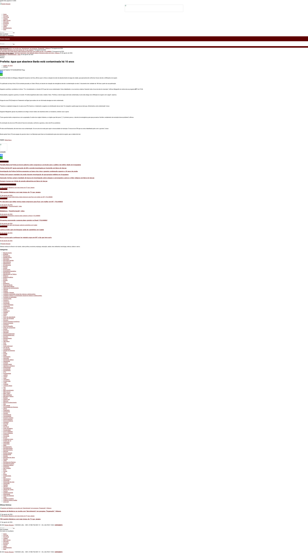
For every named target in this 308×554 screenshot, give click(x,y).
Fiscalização (6, 349)
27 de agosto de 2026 (6, 195)
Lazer (4, 378)
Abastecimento (7, 253)
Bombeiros (6, 283)
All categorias (7, 265)
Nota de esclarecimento (10, 402)
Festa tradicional (8, 346)
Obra (4, 404)
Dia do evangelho (8, 326)
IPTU (4, 372)
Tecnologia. (6, 480)
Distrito (5, 329)
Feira (4, 343)
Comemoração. (7, 298)
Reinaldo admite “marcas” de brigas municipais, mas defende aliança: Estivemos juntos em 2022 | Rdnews (30, 53)
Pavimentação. (7, 416)
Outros (5, 408)
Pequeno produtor (8, 418)
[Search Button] (13, 528)
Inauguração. (6, 361)
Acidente (5, 254)
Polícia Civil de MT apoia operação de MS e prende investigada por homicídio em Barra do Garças (33, 168)
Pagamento (6, 410)
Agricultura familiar (8, 260)
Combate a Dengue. (8, 292)
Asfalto (5, 268)
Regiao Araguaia (9, 525)
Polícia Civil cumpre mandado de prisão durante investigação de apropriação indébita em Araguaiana (34, 174)
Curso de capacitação (9, 317)
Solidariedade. (7, 476)
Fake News (6, 341)
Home (5, 14)
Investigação (6, 369)
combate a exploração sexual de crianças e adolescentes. (19, 294)
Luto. (4, 389)
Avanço (5, 279)
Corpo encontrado (8, 308)
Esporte (5, 25)
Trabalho (5, 485)
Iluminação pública (8, 360)
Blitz (4, 282)
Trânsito (5, 486)
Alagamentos (7, 263)
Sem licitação (7, 468)
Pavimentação (7, 415)
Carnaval (5, 289)
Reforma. (5, 451)
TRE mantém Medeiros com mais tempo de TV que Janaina (16, 50)
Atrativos (5, 276)
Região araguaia (7, 453)
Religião (5, 456)
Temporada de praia (8, 482)
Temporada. (6, 483)
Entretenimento (7, 28)
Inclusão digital (7, 364)
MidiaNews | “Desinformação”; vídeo (10, 54)
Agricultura (6, 259)
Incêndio (5, 363)
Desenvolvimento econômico (11, 321)
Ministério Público (8, 396)
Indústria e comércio (9, 366)
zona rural (6, 502)
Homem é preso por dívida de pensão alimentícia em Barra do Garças (23, 181)
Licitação (5, 384)
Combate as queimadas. (10, 297)
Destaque (6, 324)
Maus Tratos (6, 393)
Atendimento (6, 272)
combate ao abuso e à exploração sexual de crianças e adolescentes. (22, 295)
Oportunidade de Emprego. (10, 407)
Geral (4, 29)
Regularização (7, 454)
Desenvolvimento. (8, 323)
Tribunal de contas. (8, 489)
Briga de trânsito (7, 285)
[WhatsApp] (154, 74)
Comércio (6, 300)
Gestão (5, 353)
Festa (4, 344)
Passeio (5, 413)
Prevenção (6, 436)
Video (4, 497)
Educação (6, 22)
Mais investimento (8, 390)
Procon (5, 437)
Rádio (4, 445)
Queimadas (6, 442)
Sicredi (5, 471)
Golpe (4, 355)
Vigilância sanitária (8, 499)
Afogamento (6, 256)
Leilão (5, 382)
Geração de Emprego (9, 350)
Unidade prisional (8, 492)
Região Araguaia (5, 39)
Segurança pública (8, 465)
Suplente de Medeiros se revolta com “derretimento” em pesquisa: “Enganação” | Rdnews (25, 48)
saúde (5, 26)
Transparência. (7, 488)
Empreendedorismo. (9, 335)
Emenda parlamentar (9, 334)
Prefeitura (6, 434)
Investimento (7, 370)
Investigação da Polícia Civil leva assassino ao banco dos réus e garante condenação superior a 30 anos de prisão (39, 171)
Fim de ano (6, 347)
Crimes (5, 309)
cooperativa (6, 306)
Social (5, 474)
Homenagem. (7, 356)
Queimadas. (6, 444)
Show (4, 469)
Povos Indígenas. (8, 433)
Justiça (5, 376)
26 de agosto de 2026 (6, 214)
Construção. (6, 303)
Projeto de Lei (7, 440)
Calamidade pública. (8, 286)
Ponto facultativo (8, 428)
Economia (6, 23)
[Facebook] (154, 72)
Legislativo (6, 379)
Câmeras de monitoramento (11, 288)
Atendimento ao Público (10, 274)
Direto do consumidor (9, 327)
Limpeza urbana (7, 385)
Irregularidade (7, 373)
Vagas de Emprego (8, 495)
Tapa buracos (7, 479)
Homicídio (6, 358)
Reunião (5, 459)
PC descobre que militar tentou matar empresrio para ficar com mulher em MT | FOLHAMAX (25, 51)
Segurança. (6, 466)
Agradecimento (7, 257)
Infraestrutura (7, 367)
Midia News (8, 140)
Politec (5, 425)
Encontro (5, 337)
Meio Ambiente (7, 395)
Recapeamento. (7, 447)
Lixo (4, 387)
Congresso (6, 301)
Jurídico (5, 375)
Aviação (5, 280)
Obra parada (6, 405)
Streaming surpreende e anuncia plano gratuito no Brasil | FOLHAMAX (23, 220)
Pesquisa (6, 422)
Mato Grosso (7, 20)
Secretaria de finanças (9, 462)
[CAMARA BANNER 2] (154, 11)
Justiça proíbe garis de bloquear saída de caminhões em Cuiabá (22, 230)
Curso (4, 315)
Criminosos (6, 311)
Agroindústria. (7, 262)
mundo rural (6, 399)
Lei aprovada (6, 381)
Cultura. (5, 314)
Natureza (5, 401)
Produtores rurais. (8, 439)
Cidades (5, 19)
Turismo (5, 491)
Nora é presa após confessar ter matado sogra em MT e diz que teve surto (26, 237)
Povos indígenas (8, 431)
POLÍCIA (5, 16)
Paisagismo (6, 411)
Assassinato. (7, 269)
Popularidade (7, 430)
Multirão (5, 398)
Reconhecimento (8, 448)
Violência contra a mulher (10, 500)
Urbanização (6, 494)
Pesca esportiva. (8, 419)
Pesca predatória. (8, 421)
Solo (4, 477)
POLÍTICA (6, 17)
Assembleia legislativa (9, 271)
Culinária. (5, 312)
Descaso (5, 320)
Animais (5, 266)
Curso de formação (8, 318)
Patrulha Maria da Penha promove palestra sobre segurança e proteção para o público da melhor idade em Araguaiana (40, 165)
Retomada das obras (9, 457)
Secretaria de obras (8, 463)
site (4, 473)
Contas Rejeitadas (8, 305)
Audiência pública (8, 277)
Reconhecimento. (8, 450)
